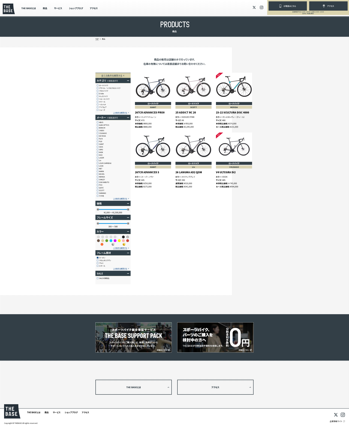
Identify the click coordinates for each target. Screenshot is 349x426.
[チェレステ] (110, 236)
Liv (100, 160)
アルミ (101, 263)
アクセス (94, 8)
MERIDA (102, 177)
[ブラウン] (98, 240)
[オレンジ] (101, 244)
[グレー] (127, 236)
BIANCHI (102, 128)
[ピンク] (123, 240)
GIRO (101, 149)
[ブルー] (110, 240)
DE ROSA (102, 136)
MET (100, 168)
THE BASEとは (28, 8)
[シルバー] (113, 244)
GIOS (101, 147)
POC (101, 185)
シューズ (102, 110)
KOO (101, 155)
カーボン (102, 257)
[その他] (106, 236)
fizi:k (101, 138)
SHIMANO (102, 193)
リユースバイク (104, 99)
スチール (102, 266)
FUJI (100, 141)
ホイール (102, 102)
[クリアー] (102, 236)
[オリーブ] (98, 236)
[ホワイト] (119, 236)
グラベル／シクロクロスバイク (109, 88)
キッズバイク (103, 96)
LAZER (101, 158)
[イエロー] (119, 240)
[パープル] (115, 240)
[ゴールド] (124, 244)
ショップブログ (76, 8)
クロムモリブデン (105, 260)
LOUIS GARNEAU (105, 163)
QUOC (101, 187)
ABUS (101, 122)
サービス (58, 8)
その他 (101, 196)
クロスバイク (103, 91)
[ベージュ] (102, 240)
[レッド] (127, 240)
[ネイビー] (115, 236)
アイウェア (102, 107)
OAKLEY (102, 179)
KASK (101, 152)
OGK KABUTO (104, 182)
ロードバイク (103, 85)
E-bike (101, 93)
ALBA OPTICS (104, 125)
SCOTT (101, 190)
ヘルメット (102, 104)
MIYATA (101, 174)
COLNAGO (103, 133)
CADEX (101, 130)
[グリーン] (106, 240)
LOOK (101, 166)
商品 (45, 8)
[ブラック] (123, 236)
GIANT (101, 144)
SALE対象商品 (104, 278)
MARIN (101, 171)
